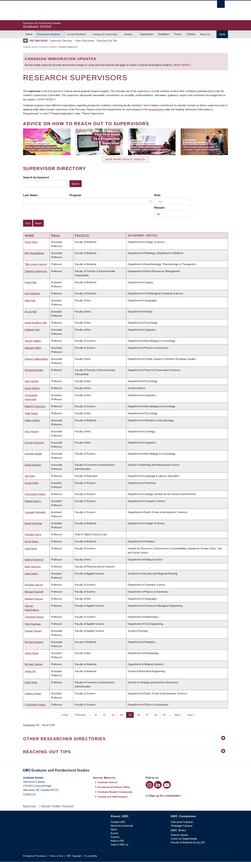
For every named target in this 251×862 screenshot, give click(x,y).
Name (29, 235)
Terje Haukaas (33, 623)
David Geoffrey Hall (35, 322)
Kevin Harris (31, 541)
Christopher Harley (35, 494)
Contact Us (29, 794)
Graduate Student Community (115, 792)
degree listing (156, 109)
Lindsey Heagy (33, 693)
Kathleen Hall (32, 329)
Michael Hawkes (34, 642)
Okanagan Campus (182, 825)
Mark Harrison (33, 566)
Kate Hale (30, 300)
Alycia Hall (30, 311)
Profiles (56, 806)
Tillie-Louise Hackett (36, 264)
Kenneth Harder (33, 453)
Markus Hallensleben (36, 358)
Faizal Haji (30, 282)
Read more (181, 64)
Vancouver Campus (182, 821)
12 (105, 714)
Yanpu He (30, 671)
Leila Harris (31, 548)
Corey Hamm (32, 388)
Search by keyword (36, 177)
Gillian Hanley (32, 420)
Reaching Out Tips (107, 40)
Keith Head (31, 682)
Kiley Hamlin (32, 381)
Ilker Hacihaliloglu (34, 253)
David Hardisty (33, 464)
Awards (128, 34)
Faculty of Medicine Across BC (188, 842)
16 (139, 714)
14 (122, 714)
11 (97, 714)
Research (68, 806)
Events (114, 833)
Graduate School (30, 47)
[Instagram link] (149, 785)
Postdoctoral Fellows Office (114, 787)
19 (165, 714)
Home (29, 34)
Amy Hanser (32, 431)
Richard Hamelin (34, 370)
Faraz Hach (31, 241)
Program (75, 195)
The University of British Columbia (30, 10)
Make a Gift (117, 840)
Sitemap (45, 806)
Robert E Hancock (35, 406)
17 (148, 714)
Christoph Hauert (34, 616)
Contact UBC (118, 821)
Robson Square (179, 834)
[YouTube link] (167, 785)
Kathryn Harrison (34, 559)
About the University (122, 825)
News (114, 829)
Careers (115, 836)
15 (131, 714)
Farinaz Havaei (33, 630)
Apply (222, 34)
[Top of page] (26, 40)
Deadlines (163, 34)
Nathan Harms (33, 501)
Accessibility (91, 856)
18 (156, 714)
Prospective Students (48, 34)
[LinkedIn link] (158, 785)
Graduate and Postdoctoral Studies (125, 771)
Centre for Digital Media (184, 838)
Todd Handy (31, 413)
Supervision (146, 34)
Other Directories (84, 40)
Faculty (82, 235)
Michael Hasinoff (34, 591)
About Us (205, 34)
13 (114, 714)
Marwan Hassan (34, 598)
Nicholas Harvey (34, 584)
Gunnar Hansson (34, 442)
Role (157, 195)
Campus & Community (105, 34)
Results (159, 207)
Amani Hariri (31, 482)
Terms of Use (56, 856)
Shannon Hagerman (36, 271)
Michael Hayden (34, 664)
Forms (178, 34)
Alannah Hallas (33, 347)
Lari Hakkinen (32, 293)
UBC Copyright (73, 856)
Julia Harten (31, 573)
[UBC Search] (221, 4)
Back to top (29, 806)
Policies (191, 34)
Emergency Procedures (34, 856)
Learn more (45, 99)
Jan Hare (30, 475)
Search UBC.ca (119, 844)
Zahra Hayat (31, 653)
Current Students (76, 34)
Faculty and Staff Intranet (112, 796)
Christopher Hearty (35, 704)
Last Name (30, 195)
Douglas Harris (33, 534)
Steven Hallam (33, 340)
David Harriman (33, 523)
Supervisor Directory (60, 40)
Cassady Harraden (35, 512)
